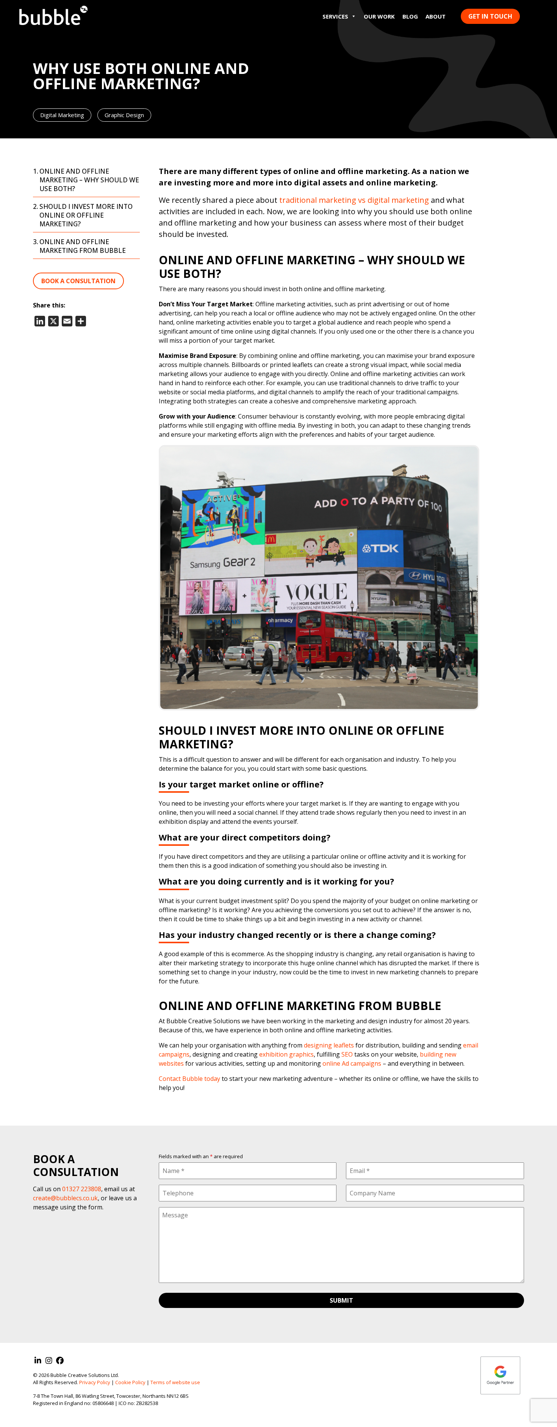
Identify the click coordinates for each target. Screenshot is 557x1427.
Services (335, 16)
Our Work (379, 16)
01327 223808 (81, 1189)
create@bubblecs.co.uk (65, 1198)
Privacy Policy (94, 1382)
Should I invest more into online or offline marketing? (86, 215)
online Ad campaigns (351, 1063)
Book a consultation (78, 281)
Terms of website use (175, 1382)
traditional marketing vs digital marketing (354, 200)
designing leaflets (329, 1045)
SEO (347, 1054)
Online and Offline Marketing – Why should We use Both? (89, 180)
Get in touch (490, 16)
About (436, 16)
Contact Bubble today (189, 1078)
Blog (410, 16)
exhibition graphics (286, 1054)
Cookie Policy (130, 1382)
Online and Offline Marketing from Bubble (82, 246)
